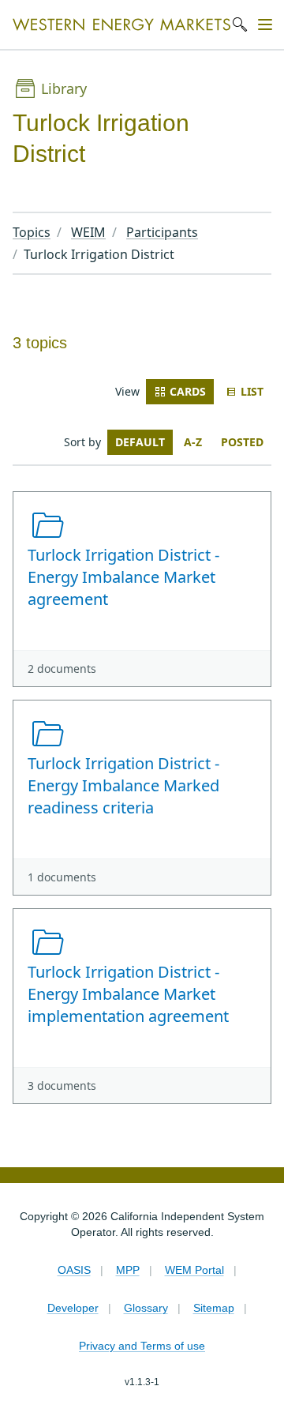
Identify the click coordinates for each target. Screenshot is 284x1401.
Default (140, 441)
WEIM (88, 232)
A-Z (193, 441)
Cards (188, 391)
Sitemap (213, 1307)
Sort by (82, 441)
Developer (73, 1307)
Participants (162, 232)
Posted (242, 441)
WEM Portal (194, 1270)
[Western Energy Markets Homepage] (121, 25)
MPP (128, 1270)
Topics (31, 232)
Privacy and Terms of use (142, 1345)
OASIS (74, 1270)
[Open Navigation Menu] (265, 24)
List (252, 391)
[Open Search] (239, 24)
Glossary (146, 1307)
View (127, 391)
